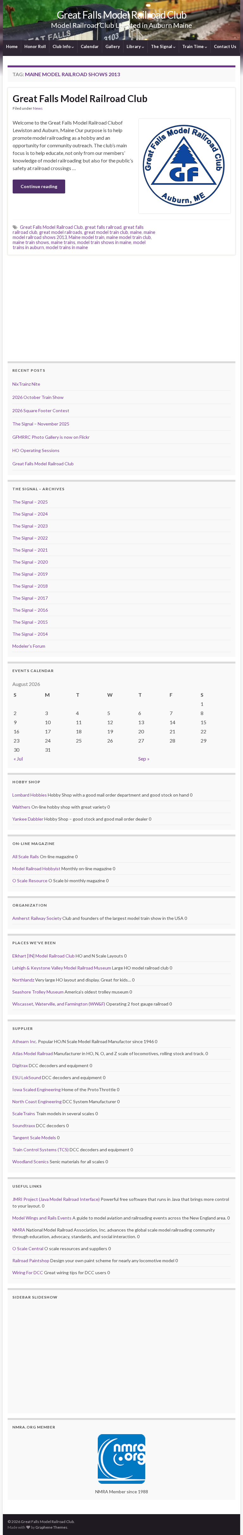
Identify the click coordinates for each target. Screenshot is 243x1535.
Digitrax (20, 1065)
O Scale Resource (29, 880)
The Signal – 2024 (30, 514)
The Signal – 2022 (30, 538)
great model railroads (60, 232)
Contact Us (225, 46)
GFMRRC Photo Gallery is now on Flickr (51, 437)
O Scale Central (27, 1248)
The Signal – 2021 (30, 550)
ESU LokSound (26, 1077)
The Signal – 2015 (30, 622)
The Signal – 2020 (30, 562)
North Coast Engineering (37, 1101)
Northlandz (23, 979)
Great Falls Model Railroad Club (121, 15)
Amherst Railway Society (36, 918)
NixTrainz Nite (26, 384)
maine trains (63, 242)
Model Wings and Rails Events (42, 1217)
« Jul (18, 758)
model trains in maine (67, 247)
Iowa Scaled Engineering (36, 1089)
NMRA (18, 1229)
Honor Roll (35, 46)
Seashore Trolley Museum (38, 991)
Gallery (112, 46)
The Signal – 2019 (30, 574)
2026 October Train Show (38, 397)
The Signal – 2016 (30, 610)
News (38, 108)
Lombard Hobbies (29, 795)
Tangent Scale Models (34, 1137)
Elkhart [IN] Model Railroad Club (43, 955)
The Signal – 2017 (30, 598)
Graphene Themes (51, 1527)
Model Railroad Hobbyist (36, 868)
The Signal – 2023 (30, 526)
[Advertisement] (121, 307)
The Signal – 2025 (30, 502)
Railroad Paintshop (30, 1260)
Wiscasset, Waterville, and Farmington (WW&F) (58, 1003)
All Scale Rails (25, 856)
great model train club (106, 232)
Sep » (144, 758)
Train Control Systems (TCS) (40, 1149)
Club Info (62, 46)
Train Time (193, 46)
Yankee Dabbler (27, 819)
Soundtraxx (23, 1125)
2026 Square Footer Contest (40, 410)
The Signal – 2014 (30, 634)
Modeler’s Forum (28, 646)
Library (134, 46)
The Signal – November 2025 (40, 423)
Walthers (21, 807)
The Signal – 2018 (30, 586)
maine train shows (31, 242)
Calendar (90, 46)
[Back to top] (229, 1521)
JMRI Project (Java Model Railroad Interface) (56, 1199)
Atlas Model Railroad (32, 1053)
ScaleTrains (23, 1113)
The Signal (162, 46)
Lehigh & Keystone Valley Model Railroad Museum (61, 967)
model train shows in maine (104, 242)
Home (12, 46)
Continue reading (39, 186)
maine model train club (128, 237)
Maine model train (86, 237)
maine (136, 232)
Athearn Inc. (24, 1041)
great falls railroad (103, 227)
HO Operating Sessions (35, 450)
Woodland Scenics (30, 1161)
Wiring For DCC (27, 1272)
